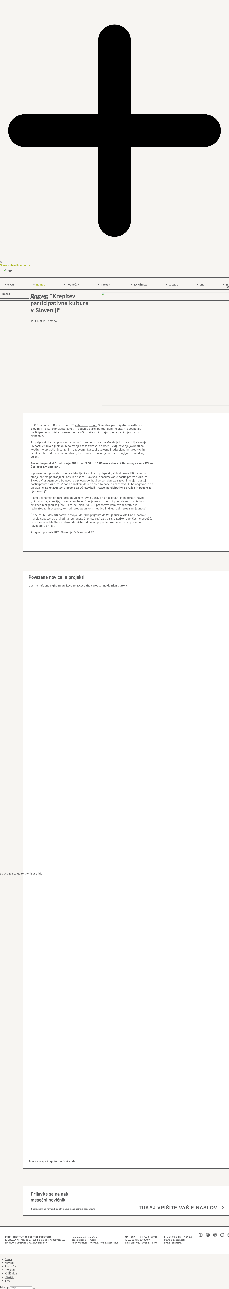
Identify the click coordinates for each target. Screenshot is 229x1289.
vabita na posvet (86, 425)
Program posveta (42, 532)
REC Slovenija (63, 532)
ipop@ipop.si (79, 1236)
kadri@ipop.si (79, 1242)
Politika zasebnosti (174, 1239)
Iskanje (4, 1287)
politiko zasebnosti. (85, 1208)
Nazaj (6, 294)
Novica (52, 321)
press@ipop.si (79, 1239)
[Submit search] (34, 1288)
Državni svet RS (84, 532)
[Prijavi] (222, 1208)
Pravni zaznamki (173, 1242)
